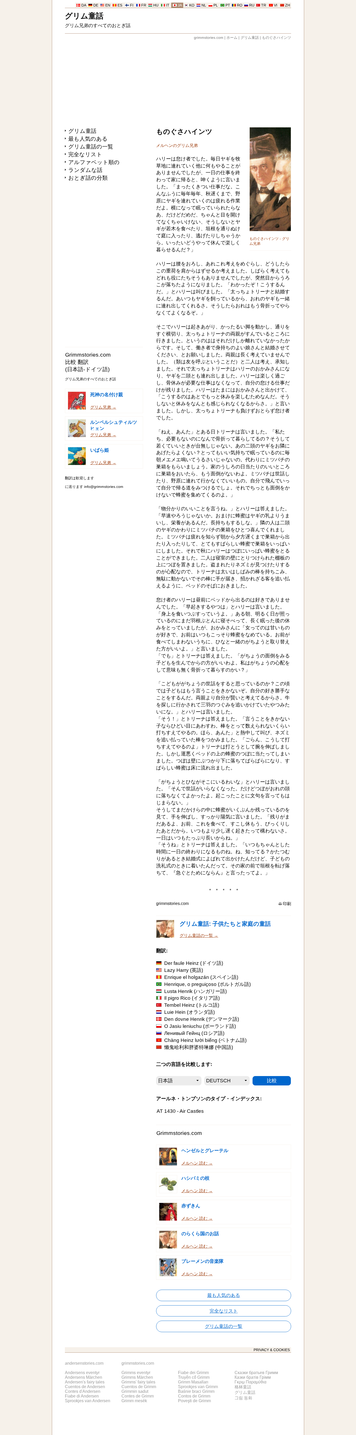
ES (120, 5)
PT (227, 5)
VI (275, 5)
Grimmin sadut (134, 1391)
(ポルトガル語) (207, 984)
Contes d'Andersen (82, 1391)
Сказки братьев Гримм (256, 1372)
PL (215, 5)
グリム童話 (84, 15)
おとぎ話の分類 (88, 178)
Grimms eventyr (135, 1372)
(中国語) (198, 1047)
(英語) (183, 970)
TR (263, 5)
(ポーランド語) (200, 1026)
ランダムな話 (85, 170)
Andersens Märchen (83, 1377)
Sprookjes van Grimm (198, 1386)
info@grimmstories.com (103, 487)
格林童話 (243, 1387)
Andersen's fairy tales (85, 1382)
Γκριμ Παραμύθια (250, 1382)
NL (203, 5)
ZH (287, 5)
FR (143, 5)
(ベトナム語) (205, 1040)
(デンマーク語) (201, 1019)
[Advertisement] (178, 81)
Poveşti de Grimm (194, 1401)
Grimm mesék (134, 1401)
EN (107, 5)
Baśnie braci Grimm (196, 1391)
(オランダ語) (189, 1012)
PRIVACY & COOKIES (272, 1350)
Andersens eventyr (82, 1372)
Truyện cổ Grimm (194, 1377)
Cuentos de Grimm (138, 1386)
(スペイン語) (201, 977)
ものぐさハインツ (276, 38)
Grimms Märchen (137, 1377)
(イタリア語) (192, 998)
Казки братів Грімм (253, 1377)
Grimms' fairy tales (138, 1382)
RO (239, 5)
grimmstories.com (208, 38)
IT (167, 5)
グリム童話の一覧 (90, 147)
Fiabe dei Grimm (193, 1372)
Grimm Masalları (193, 1382)
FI (131, 5)
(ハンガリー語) (195, 991)
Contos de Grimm (194, 1396)
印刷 (287, 904)
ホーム (231, 38)
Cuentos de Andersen (85, 1386)
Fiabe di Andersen (82, 1396)
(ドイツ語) (193, 963)
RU (251, 5)
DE (95, 5)
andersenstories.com (84, 1363)
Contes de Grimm (137, 1396)
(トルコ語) (191, 1005)
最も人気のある (88, 139)
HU (155, 5)
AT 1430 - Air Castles (180, 1111)
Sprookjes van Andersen (87, 1401)
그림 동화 (243, 1398)
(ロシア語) (194, 1033)
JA (180, 5)
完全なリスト (85, 154)
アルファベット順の (94, 162)
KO (191, 5)
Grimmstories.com (88, 355)
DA (83, 5)
